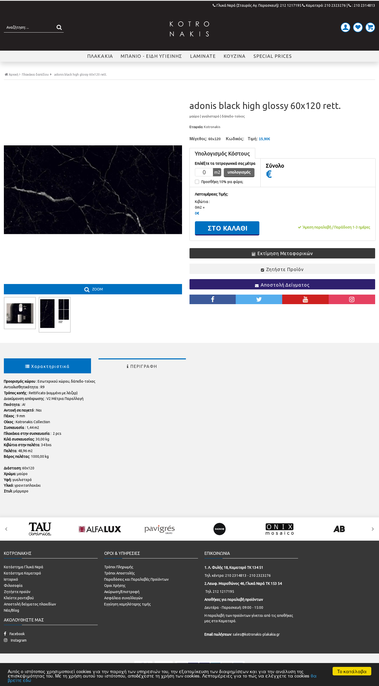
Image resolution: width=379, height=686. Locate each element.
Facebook (17, 634)
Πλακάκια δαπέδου (35, 74)
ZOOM (97, 289)
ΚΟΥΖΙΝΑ (234, 56)
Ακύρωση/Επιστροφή (121, 592)
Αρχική (13, 74)
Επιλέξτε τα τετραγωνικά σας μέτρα (225, 163)
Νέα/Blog (11, 610)
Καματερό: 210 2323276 (326, 5)
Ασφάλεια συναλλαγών (123, 598)
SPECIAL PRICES (272, 56)
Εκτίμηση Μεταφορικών (285, 253)
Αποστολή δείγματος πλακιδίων (30, 604)
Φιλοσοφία (13, 586)
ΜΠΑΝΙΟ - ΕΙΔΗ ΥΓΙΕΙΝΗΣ (151, 56)
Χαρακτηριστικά (50, 366)
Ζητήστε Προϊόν (285, 269)
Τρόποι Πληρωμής (118, 567)
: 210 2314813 (363, 5)
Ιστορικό (11, 579)
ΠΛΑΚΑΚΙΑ (100, 56)
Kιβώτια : (202, 202)
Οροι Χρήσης (115, 586)
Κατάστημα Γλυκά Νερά (23, 567)
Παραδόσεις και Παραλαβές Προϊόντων (136, 579)
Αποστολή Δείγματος (285, 284)
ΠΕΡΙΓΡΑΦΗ (144, 366)
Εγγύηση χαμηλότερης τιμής (127, 604)
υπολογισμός (239, 172)
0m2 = (200, 207)
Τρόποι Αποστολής (119, 573)
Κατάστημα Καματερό (22, 573)
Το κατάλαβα (352, 671)
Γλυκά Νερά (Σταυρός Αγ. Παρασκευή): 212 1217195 (259, 5)
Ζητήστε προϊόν (17, 592)
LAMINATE (203, 56)
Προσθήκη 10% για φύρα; (222, 182)
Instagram (18, 640)
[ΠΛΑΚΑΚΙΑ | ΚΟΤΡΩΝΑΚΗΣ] (189, 29)
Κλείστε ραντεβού (19, 598)
